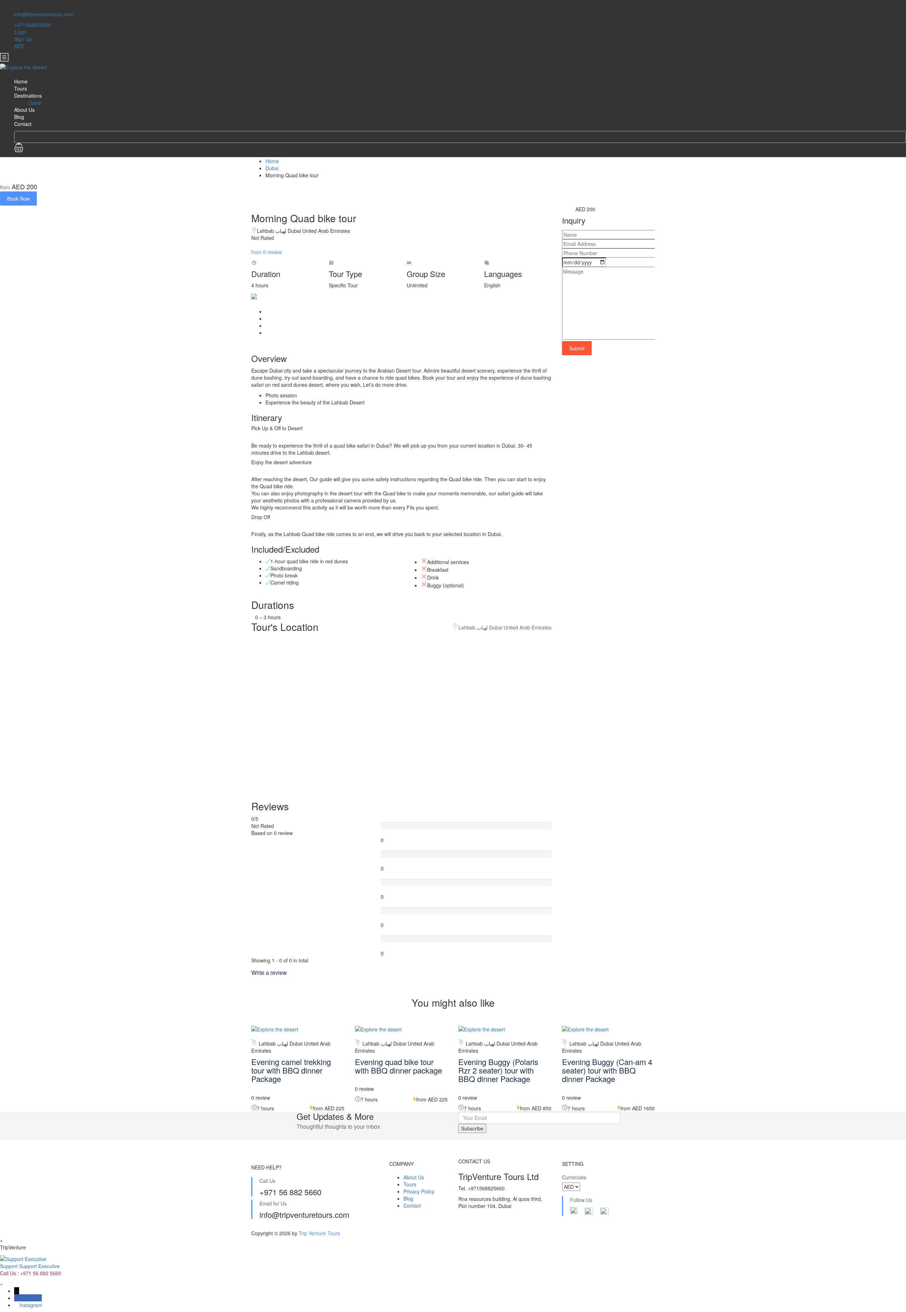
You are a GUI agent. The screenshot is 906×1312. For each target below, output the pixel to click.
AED (19, 46)
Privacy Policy (418, 1191)
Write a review (269, 972)
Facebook (30, 1297)
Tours (20, 88)
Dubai (34, 102)
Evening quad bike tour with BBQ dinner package (398, 1066)
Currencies (574, 1177)
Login (20, 31)
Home (21, 81)
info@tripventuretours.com (44, 14)
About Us (24, 109)
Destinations (28, 95)
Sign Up (23, 38)
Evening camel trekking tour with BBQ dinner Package (291, 1070)
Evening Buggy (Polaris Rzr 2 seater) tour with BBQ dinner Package (498, 1070)
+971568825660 (32, 24)
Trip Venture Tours (319, 1233)
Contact (22, 123)
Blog (19, 116)
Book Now (18, 198)
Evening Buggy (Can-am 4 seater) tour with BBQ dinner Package (607, 1070)
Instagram (30, 1304)
